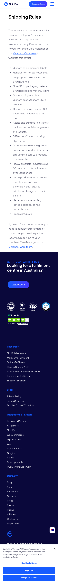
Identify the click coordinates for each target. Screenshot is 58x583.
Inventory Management (19, 466)
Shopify (11, 430)
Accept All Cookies (29, 578)
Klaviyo (10, 457)
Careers (11, 496)
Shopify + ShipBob (16, 380)
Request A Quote (38, 4)
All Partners (13, 425)
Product (11, 505)
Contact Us (12, 519)
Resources (12, 491)
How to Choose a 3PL (18, 367)
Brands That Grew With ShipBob (23, 371)
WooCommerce (15, 434)
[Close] (55, 549)
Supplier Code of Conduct (20, 405)
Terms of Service (16, 400)
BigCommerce (14, 448)
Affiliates (11, 514)
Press (10, 500)
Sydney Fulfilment (16, 362)
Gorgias (11, 453)
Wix (9, 444)
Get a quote (18, 284)
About (10, 487)
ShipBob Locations (16, 353)
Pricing (10, 509)
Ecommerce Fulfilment (18, 376)
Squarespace (14, 439)
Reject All (29, 570)
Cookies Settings (29, 563)
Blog (9, 482)
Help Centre (13, 523)
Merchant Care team (24, 53)
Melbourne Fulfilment (18, 357)
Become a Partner (16, 421)
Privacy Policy (14, 396)
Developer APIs (15, 462)
